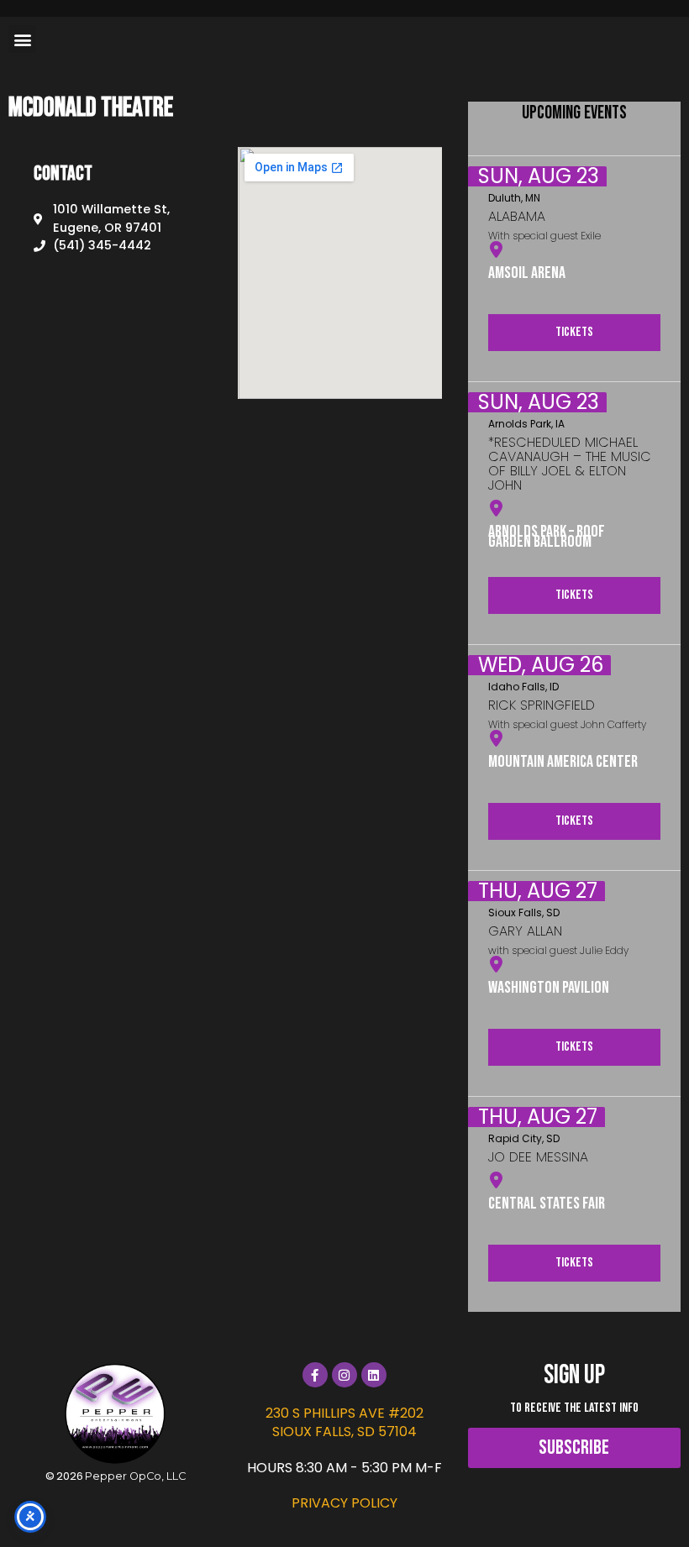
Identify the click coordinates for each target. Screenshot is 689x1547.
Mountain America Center (563, 762)
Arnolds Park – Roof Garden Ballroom (546, 537)
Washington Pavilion (548, 988)
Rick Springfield (541, 705)
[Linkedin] (374, 1374)
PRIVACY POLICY (344, 1503)
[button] (22, 39)
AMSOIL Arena (526, 273)
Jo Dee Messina (538, 1157)
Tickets (574, 332)
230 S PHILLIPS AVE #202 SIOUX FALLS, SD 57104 (344, 1422)
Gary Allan (525, 931)
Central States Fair (546, 1203)
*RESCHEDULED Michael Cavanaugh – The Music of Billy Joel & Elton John (569, 464)
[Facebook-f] (315, 1374)
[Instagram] (344, 1374)
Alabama (516, 216)
